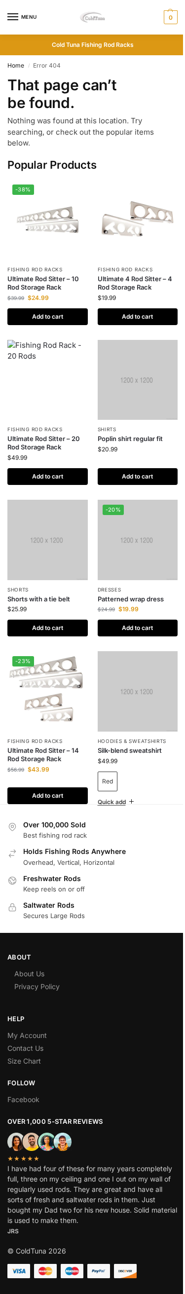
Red (107, 781)
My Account (27, 1020)
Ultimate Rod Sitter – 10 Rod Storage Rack (43, 283)
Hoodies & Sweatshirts (132, 741)
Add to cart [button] (47, 316)
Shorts (18, 589)
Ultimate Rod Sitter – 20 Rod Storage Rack (43, 443)
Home (15, 65)
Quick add (108, 787)
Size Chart (24, 1046)
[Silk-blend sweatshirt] (138, 691)
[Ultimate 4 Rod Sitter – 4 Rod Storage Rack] (138, 220)
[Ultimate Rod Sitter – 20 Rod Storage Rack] (47, 380)
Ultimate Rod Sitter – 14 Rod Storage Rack (43, 754)
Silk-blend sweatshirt (130, 750)
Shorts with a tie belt (38, 599)
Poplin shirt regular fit (130, 439)
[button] (169, 17)
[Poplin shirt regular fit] (138, 380)
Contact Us (25, 1033)
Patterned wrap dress (131, 599)
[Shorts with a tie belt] (47, 540)
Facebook (23, 1084)
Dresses (109, 589)
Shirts (107, 429)
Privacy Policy (37, 971)
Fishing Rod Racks (35, 269)
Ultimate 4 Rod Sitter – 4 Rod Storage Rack (135, 283)
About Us (29, 959)
